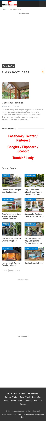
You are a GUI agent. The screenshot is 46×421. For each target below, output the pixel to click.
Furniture (38, 401)
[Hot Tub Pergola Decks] (34, 254)
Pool (20, 401)
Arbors (6, 175)
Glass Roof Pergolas (12, 102)
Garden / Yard (33, 393)
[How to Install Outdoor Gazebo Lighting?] (11, 254)
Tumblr (18, 158)
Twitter (30, 136)
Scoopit (23, 151)
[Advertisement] (23, 39)
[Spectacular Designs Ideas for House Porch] (34, 205)
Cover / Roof (25, 397)
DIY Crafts (17, 415)
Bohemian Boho (28, 415)
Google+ (13, 147)
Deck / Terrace (31, 248)
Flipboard (29, 147)
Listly (30, 158)
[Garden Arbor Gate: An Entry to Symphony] (11, 229)
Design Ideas (30, 175)
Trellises (28, 401)
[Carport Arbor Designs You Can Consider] (11, 180)
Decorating (7, 248)
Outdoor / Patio (11, 397)
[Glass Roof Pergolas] (15, 90)
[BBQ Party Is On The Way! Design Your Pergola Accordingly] (34, 229)
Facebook (15, 136)
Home (9, 393)
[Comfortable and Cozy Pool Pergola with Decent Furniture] (11, 205)
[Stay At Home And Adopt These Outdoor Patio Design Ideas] (34, 180)
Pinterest (23, 140)
